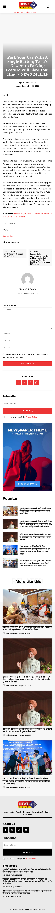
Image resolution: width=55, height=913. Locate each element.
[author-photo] (4, 633)
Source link (8, 236)
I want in (26, 411)
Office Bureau (11, 633)
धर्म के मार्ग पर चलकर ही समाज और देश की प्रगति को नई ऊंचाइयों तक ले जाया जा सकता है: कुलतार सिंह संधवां (35, 537)
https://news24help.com (27, 293)
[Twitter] (24, 382)
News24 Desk (29, 83)
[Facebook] (18, 382)
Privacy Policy (31, 417)
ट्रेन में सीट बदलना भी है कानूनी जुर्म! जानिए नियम (13, 255)
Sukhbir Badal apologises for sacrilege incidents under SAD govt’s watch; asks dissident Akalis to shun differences (40, 259)
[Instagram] (12, 830)
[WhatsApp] (36, 382)
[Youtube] (26, 830)
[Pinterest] (30, 382)
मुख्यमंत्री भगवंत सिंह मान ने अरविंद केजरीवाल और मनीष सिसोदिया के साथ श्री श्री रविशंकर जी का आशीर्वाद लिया (35, 511)
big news (6, 875)
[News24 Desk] (27, 279)
